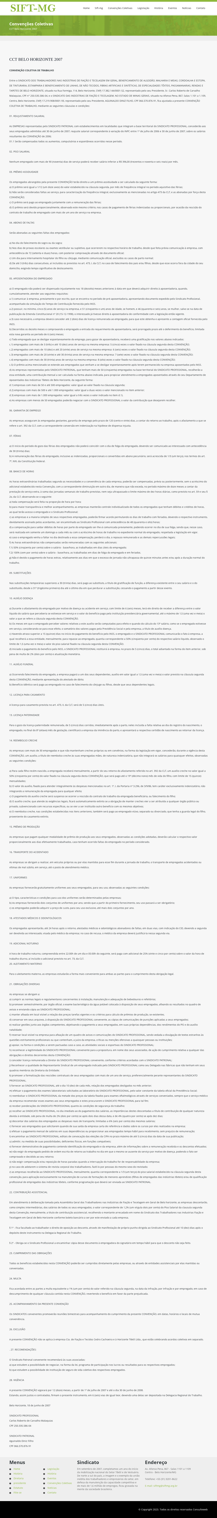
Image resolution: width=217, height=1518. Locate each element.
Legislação (143, 8)
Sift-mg (99, 8)
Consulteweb (200, 1509)
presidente (20, 1483)
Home (86, 8)
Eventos (172, 8)
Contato (200, 8)
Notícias (186, 8)
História (158, 8)
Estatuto (18, 1487)
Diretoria (19, 1478)
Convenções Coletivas (120, 8)
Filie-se (18, 1492)
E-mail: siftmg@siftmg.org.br (161, 1485)
